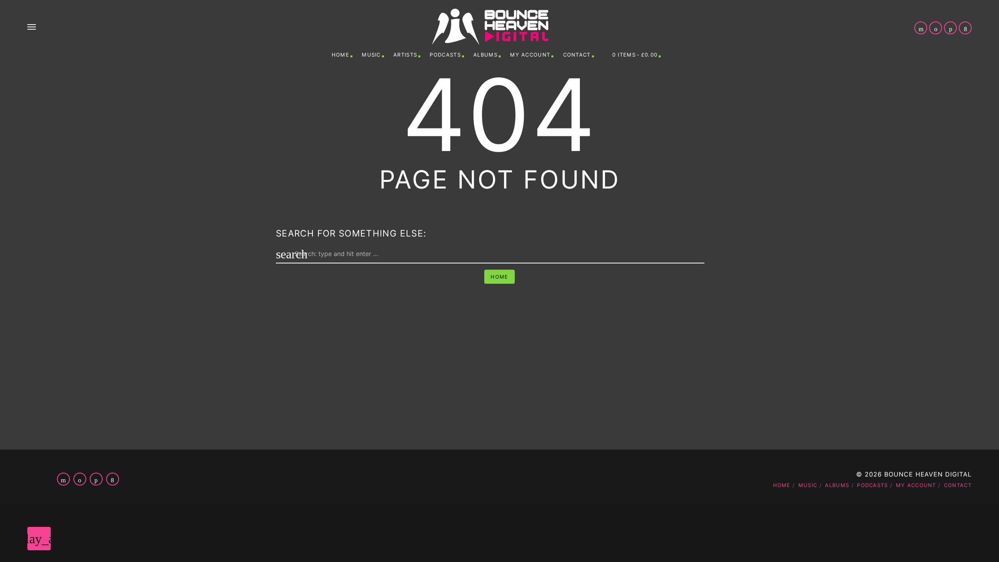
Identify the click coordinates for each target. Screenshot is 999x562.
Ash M (882, 532)
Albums (485, 55)
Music (371, 55)
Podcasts (445, 55)
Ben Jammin (573, 547)
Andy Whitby (571, 532)
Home (340, 55)
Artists (405, 55)
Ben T (883, 547)
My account (530, 55)
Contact (577, 55)
